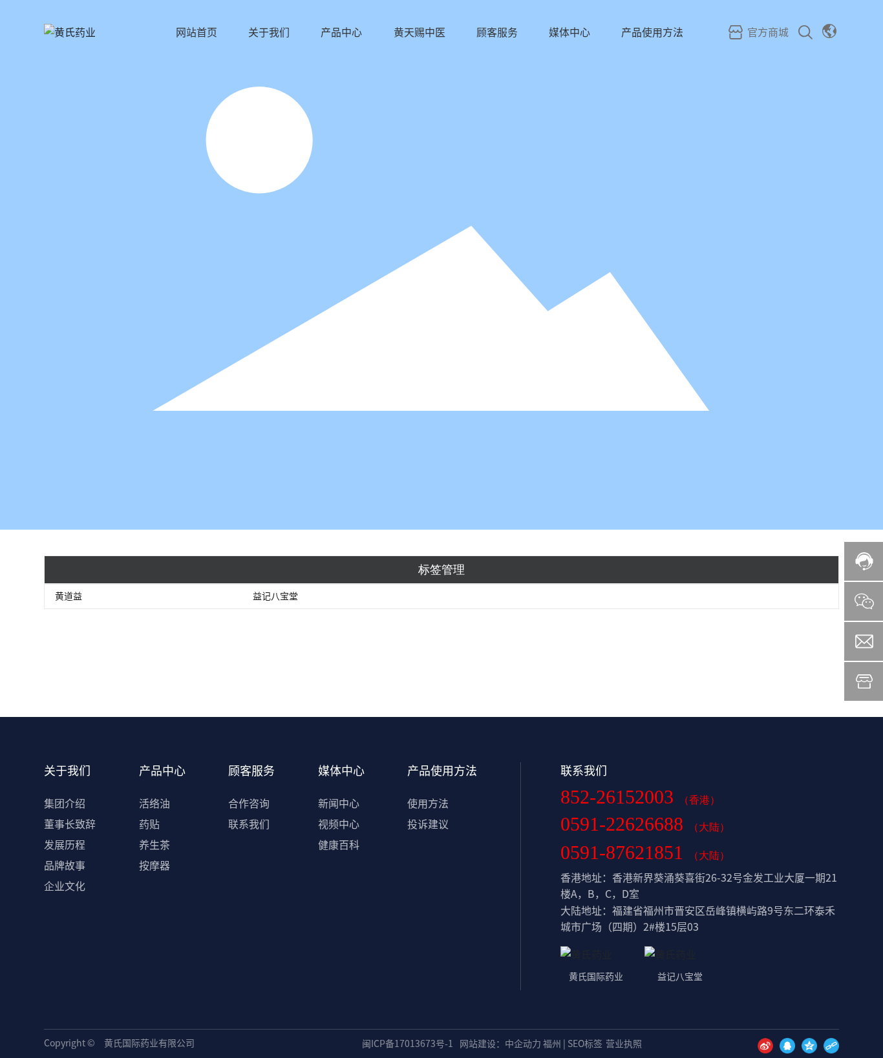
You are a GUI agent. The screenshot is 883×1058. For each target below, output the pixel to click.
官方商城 (767, 32)
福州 (552, 1043)
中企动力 (523, 1043)
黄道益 (68, 596)
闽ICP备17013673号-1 (407, 1043)
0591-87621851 (624, 852)
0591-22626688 (624, 824)
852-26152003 (619, 796)
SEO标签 (585, 1043)
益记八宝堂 (275, 596)
